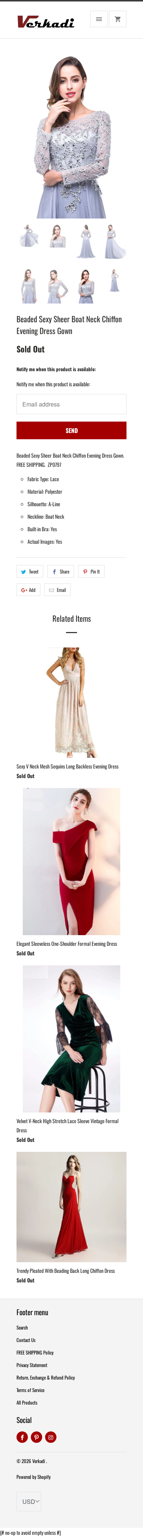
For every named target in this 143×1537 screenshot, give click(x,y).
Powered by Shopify (33, 1476)
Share (64, 571)
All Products (26, 1402)
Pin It (95, 571)
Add (32, 589)
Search (22, 1327)
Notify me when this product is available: (56, 369)
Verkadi (39, 1461)
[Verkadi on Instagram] (50, 1437)
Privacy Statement (31, 1365)
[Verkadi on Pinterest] (36, 1437)
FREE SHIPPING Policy (35, 1352)
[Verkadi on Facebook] (22, 1437)
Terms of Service (30, 1390)
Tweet (33, 571)
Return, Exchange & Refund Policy (45, 1377)
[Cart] (117, 19)
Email (61, 589)
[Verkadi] (45, 22)
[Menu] (99, 19)
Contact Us (26, 1339)
